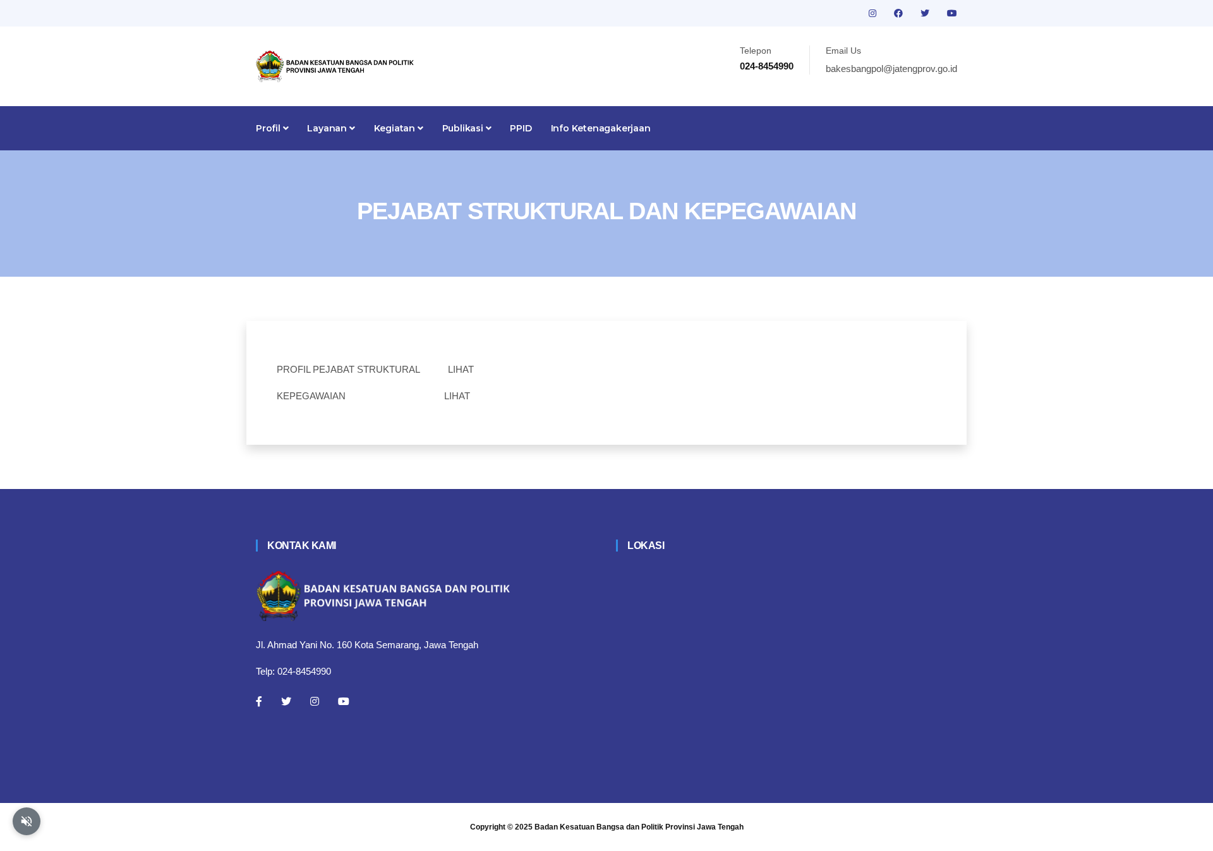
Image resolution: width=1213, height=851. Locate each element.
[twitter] (926, 13)
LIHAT (461, 369)
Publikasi (464, 128)
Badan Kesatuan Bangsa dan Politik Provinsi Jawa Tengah (639, 827)
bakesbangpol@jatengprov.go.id (891, 68)
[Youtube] (344, 701)
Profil (269, 128)
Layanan (328, 128)
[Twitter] (286, 701)
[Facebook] (259, 701)
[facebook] (899, 13)
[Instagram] (314, 701)
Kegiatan (396, 128)
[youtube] (952, 13)
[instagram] (873, 13)
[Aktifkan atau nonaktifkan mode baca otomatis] (26, 821)
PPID (520, 128)
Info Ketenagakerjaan (601, 128)
